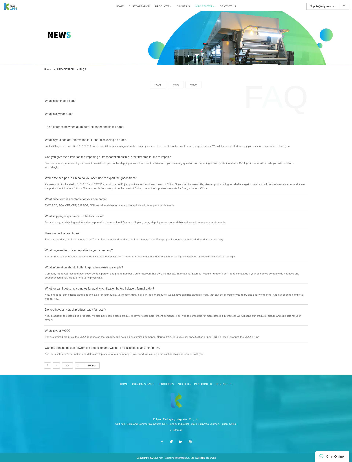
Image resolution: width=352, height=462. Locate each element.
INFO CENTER (203, 6)
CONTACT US (228, 6)
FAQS (82, 69)
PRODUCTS (162, 6)
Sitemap (177, 429)
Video (193, 84)
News (176, 84)
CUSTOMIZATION (139, 6)
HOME (120, 6)
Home (47, 69)
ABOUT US (183, 6)
